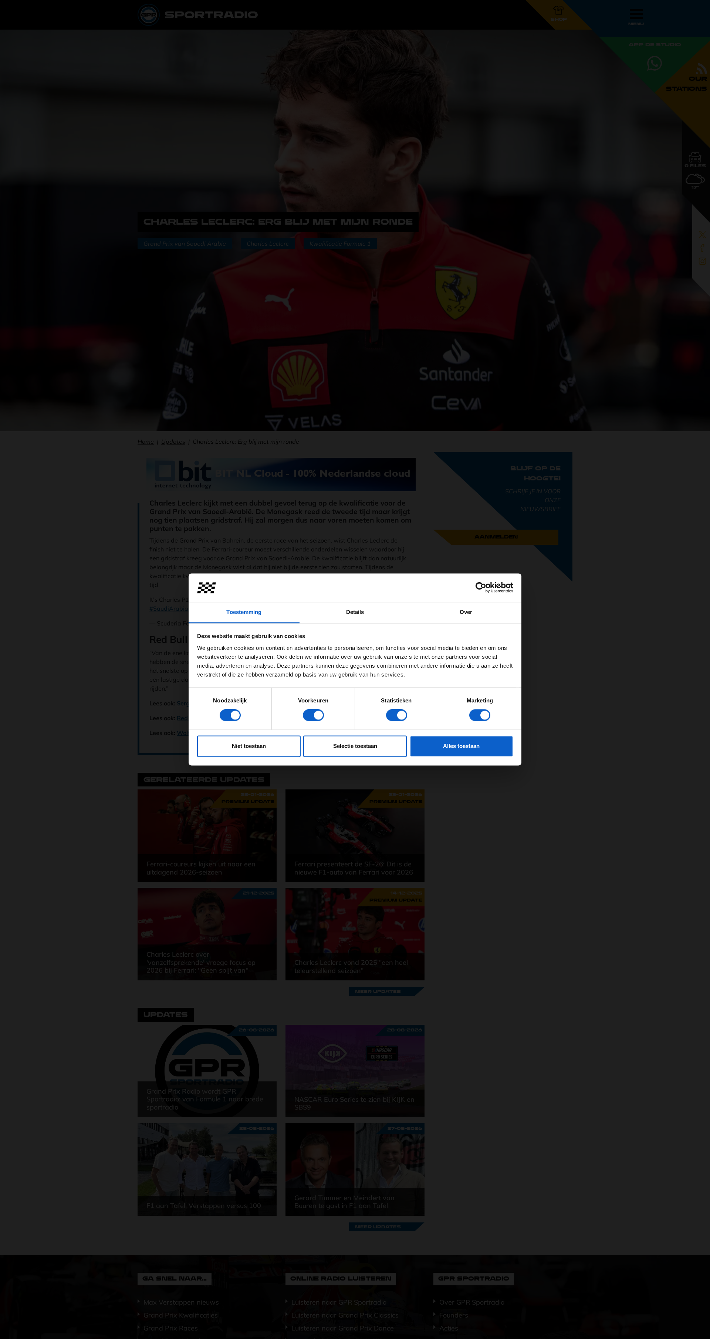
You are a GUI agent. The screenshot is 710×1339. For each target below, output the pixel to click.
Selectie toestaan (355, 746)
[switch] (313, 715)
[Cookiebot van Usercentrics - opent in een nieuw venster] (481, 587)
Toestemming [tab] (243, 612)
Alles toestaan (461, 746)
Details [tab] (355, 612)
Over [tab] (466, 612)
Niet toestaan (249, 746)
